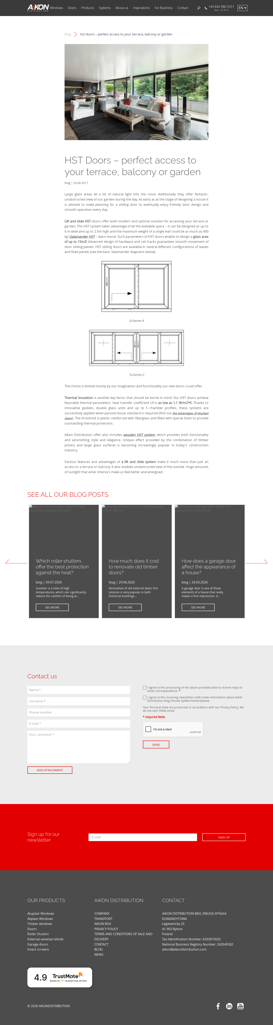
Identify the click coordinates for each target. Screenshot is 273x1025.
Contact (182, 8)
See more (52, 607)
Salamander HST (82, 236)
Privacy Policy (229, 707)
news (98, 954)
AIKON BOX (102, 924)
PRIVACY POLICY (106, 929)
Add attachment (50, 770)
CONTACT (101, 944)
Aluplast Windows (40, 913)
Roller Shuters (38, 934)
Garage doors (37, 944)
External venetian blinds (45, 939)
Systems (105, 8)
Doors (72, 8)
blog (68, 34)
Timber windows (39, 924)
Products (87, 8)
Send (156, 745)
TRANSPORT (103, 919)
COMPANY (102, 913)
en (241, 8)
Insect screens (38, 949)
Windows (56, 8)
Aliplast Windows (40, 919)
